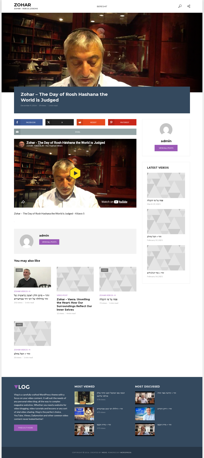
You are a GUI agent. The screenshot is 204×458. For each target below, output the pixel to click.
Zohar (22, 5)
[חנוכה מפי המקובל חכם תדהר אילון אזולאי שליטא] (84, 397)
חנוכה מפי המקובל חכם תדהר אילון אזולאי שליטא (111, 394)
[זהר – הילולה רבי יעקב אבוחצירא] (84, 413)
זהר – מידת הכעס (104, 424)
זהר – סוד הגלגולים (155, 272)
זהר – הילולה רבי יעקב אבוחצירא (110, 408)
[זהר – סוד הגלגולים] (166, 257)
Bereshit (102, 6)
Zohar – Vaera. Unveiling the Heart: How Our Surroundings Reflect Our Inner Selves (74, 304)
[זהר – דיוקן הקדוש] (145, 413)
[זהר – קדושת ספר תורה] (145, 397)
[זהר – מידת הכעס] (84, 429)
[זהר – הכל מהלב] (166, 221)
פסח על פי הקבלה (108, 299)
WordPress (125, 452)
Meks (104, 452)
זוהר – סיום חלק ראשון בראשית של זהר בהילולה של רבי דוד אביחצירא (31, 297)
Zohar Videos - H (22, 291)
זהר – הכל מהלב (22, 353)
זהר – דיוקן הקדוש (164, 408)
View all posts (49, 242)
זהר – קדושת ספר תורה (166, 393)
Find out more (25, 427)
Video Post (62, 295)
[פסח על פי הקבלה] (166, 185)
